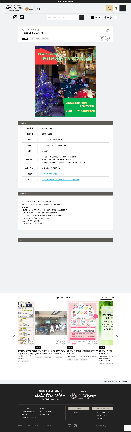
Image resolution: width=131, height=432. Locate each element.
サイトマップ (48, 426)
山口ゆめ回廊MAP (47, 412)
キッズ (32, 38)
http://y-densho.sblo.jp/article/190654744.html (60, 179)
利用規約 (75, 412)
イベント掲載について (103, 412)
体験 (38, 38)
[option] (65, 81)
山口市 (25, 39)
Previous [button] (14, 336)
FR (116, 17)
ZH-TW (111, 17)
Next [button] (117, 336)
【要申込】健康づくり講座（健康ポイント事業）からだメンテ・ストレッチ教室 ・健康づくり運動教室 (65, 353)
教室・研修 (45, 38)
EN (96, 17)
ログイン (116, 9)
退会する (20, 426)
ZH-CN (108, 17)
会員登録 (109, 9)
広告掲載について (102, 415)
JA (93, 17)
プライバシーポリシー (33, 426)
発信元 (44, 409)
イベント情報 (25, 409)
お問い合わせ (45, 415)
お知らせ (24, 415)
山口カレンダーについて (29, 418)
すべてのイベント (106, 298)
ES (100, 17)
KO (104, 17)
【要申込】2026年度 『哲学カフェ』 (93, 351)
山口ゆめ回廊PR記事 (28, 412)
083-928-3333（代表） (50, 174)
